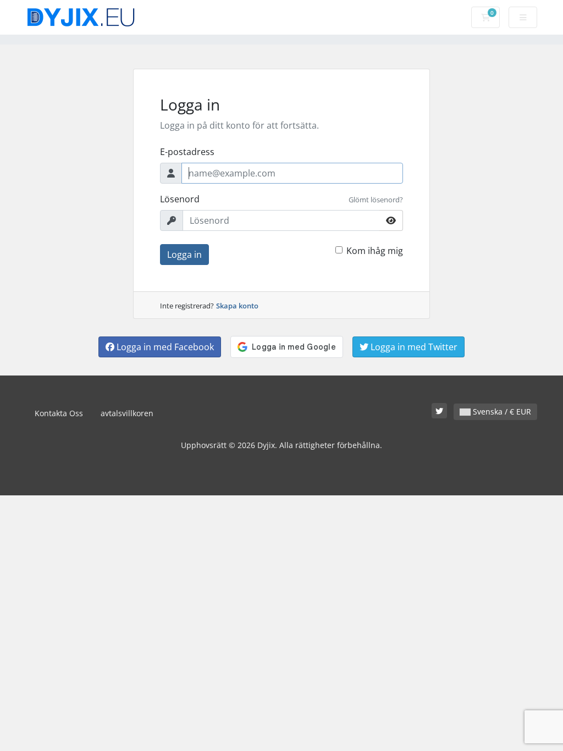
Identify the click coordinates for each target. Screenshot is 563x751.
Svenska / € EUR (501, 411)
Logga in (184, 255)
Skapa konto (237, 306)
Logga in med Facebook (164, 347)
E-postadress (187, 152)
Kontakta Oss (59, 413)
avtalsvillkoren (127, 413)
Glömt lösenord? (376, 200)
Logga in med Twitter (412, 347)
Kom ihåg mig (374, 251)
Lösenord (180, 199)
